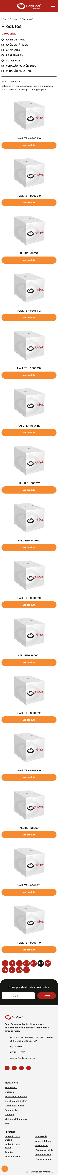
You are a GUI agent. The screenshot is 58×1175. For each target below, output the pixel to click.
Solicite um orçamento (4, 1168)
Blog (7, 1123)
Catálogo (9, 1114)
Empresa (9, 1092)
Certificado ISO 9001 (16, 1101)
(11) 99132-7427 (18, 1052)
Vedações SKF (43, 1154)
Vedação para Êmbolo (21, 65)
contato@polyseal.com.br (22, 1058)
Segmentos (11, 1087)
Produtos (14, 19)
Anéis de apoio (16, 39)
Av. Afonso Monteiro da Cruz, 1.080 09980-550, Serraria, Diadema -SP (31, 1039)
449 (5, 969)
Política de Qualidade (16, 1096)
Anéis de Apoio (12, 1156)
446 (33, 963)
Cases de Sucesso (15, 1105)
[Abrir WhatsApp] (50, 1167)
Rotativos (13, 60)
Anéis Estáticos (17, 44)
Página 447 (27, 19)
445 (26, 963)
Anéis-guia (13, 50)
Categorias (8, 33)
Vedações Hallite (44, 1150)
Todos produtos (43, 1159)
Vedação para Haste (20, 71)
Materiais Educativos (16, 1119)
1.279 (19, 969)
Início (4, 19)
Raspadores (14, 55)
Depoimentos (12, 1110)
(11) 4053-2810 (17, 1046)
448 (48, 963)
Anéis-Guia (41, 1136)
